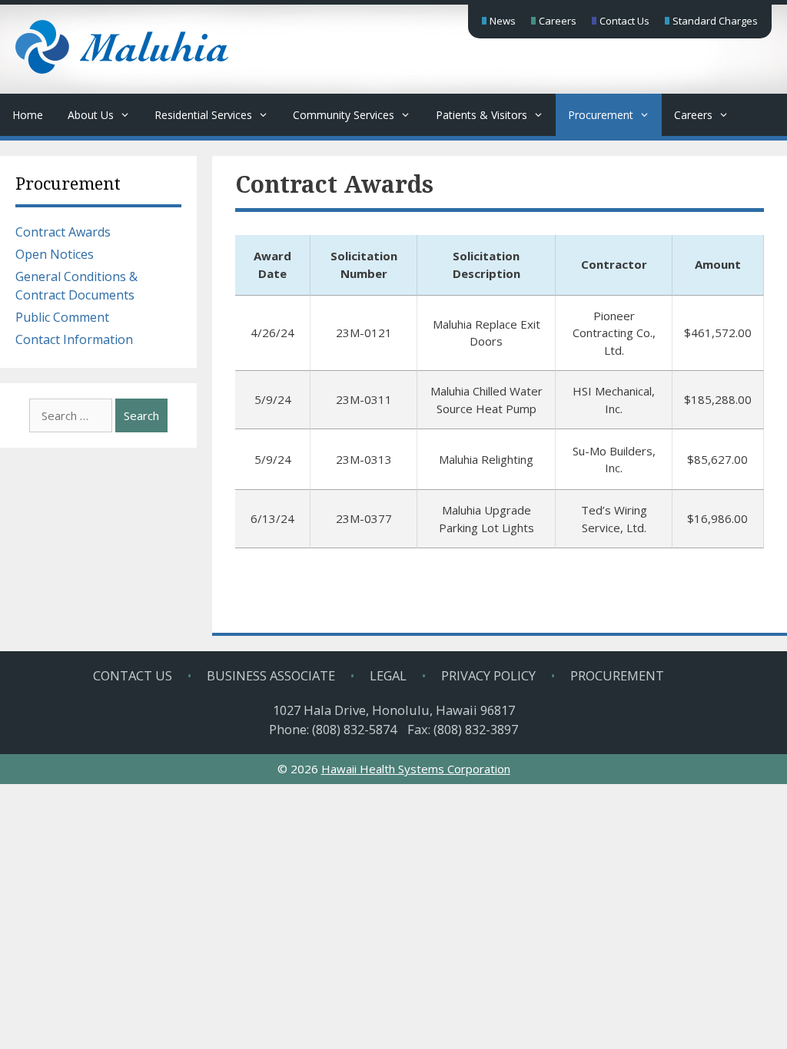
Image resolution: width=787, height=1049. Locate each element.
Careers (557, 21)
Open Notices (54, 254)
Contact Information (74, 339)
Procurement (600, 115)
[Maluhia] (121, 69)
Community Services (343, 115)
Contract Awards (63, 231)
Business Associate (271, 675)
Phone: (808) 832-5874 (333, 729)
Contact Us (624, 21)
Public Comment (62, 317)
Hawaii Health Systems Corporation (415, 768)
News (503, 21)
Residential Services (203, 115)
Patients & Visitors (481, 115)
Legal (388, 675)
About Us (91, 115)
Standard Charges (715, 21)
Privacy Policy (488, 675)
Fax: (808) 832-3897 (462, 729)
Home (27, 115)
